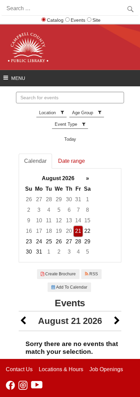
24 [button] (39, 241)
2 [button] (28, 210)
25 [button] (49, 241)
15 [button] (87, 220)
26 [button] (29, 199)
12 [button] (59, 220)
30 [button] (69, 199)
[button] (23, 321)
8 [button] (87, 210)
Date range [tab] (71, 161)
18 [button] (49, 231)
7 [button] (78, 210)
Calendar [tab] (35, 161)
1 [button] (87, 199)
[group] (70, 215)
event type (66, 124)
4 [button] (48, 210)
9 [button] (28, 220)
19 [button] (59, 231)
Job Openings (106, 369)
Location (47, 112)
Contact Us (19, 369)
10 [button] (39, 220)
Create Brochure (60, 274)
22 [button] (87, 231)
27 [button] (39, 199)
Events (78, 20)
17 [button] (39, 231)
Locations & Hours (61, 369)
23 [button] (29, 241)
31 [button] (78, 199)
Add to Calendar (71, 287)
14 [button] (78, 220)
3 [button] (38, 210)
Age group (82, 112)
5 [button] (58, 210)
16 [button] (29, 231)
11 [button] (49, 220)
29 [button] (59, 199)
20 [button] (69, 231)
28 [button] (49, 199)
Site (96, 20)
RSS (93, 274)
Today (70, 139)
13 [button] (69, 220)
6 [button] (69, 210)
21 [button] (78, 231)
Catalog (55, 20)
